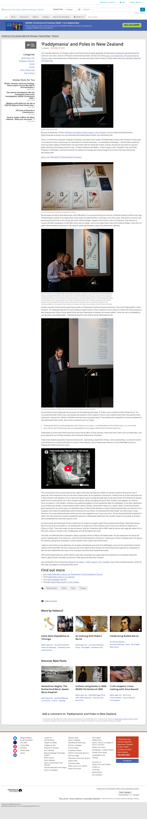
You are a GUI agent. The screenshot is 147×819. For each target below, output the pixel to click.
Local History (45, 701)
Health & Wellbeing (61, 698)
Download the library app (76, 743)
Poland (63, 588)
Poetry (78, 647)
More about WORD (131, 25)
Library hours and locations (101, 764)
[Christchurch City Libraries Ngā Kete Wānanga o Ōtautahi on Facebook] (15, 738)
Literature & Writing (117, 644)
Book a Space (93, 17)
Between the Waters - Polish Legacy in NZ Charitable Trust (91, 562)
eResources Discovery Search (79, 758)
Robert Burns (114, 647)
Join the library (49, 740)
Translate (136, 795)
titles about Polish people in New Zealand (63, 582)
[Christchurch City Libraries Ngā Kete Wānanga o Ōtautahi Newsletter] (15, 755)
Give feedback (97, 775)
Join (6, 17)
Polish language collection (57, 579)
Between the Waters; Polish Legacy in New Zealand (86, 132)
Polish (73, 588)
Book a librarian (49, 760)
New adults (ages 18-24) (97, 695)
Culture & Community (48, 647)
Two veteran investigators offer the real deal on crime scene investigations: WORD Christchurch (20, 95)
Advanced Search (140, 13)
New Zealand (29, 73)
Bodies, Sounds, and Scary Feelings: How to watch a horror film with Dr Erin (19, 85)
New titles (23, 743)
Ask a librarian (49, 750)
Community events (63, 647)
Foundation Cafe (97, 647)
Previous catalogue (75, 745)
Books (32, 64)
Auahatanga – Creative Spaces (103, 750)
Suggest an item (50, 745)
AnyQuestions (97, 772)
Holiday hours (97, 740)
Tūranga (83, 588)
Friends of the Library (99, 752)
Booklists (23, 748)
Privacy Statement (75, 798)
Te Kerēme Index (74, 763)
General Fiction (98, 698)
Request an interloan (51, 748)
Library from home (74, 768)
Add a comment (51, 601)
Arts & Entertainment (61, 645)
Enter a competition (51, 770)
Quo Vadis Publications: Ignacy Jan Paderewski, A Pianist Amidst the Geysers (73, 574)
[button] (108, 2)
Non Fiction (79, 700)
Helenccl (55, 36)
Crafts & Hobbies (116, 698)
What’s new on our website (77, 766)
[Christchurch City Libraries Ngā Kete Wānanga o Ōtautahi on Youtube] (15, 751)
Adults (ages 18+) (28, 58)
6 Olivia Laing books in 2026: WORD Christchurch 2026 (91, 688)
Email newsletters (26, 740)
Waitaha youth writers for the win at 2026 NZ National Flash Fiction (20, 104)
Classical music (51, 588)
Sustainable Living (98, 755)
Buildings (62, 701)
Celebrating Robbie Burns (124, 635)
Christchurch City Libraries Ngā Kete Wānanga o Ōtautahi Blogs (25, 36)
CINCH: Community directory (78, 753)
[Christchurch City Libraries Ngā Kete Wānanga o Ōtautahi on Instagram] (15, 746)
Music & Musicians (27, 70)
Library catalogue (74, 740)
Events (32, 67)
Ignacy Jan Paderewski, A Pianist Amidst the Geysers (61, 157)
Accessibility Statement (91, 798)
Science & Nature (129, 698)
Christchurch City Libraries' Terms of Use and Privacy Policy (118, 789)
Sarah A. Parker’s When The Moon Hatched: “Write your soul (20, 118)
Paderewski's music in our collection (61, 577)
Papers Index (72, 761)
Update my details (50, 743)
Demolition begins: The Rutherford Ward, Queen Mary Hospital (55, 689)
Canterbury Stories (74, 750)
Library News (25, 750)
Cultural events (46, 650)
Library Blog (24, 745)
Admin (22, 753)
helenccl (46, 48)
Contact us (96, 767)
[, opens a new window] (15, 793)
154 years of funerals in (25, 111)
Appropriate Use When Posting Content (126, 719)
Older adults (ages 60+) (83, 698)
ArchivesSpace (73, 748)
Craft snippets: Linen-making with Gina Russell (124, 688)
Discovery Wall (73, 755)
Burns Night (86, 647)
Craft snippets (115, 700)
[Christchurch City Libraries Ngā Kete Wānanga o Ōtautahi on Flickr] (15, 742)
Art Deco (55, 701)
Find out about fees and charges (55, 767)
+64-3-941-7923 (123, 755)
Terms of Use (63, 798)
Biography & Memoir (27, 61)
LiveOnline (96, 770)
